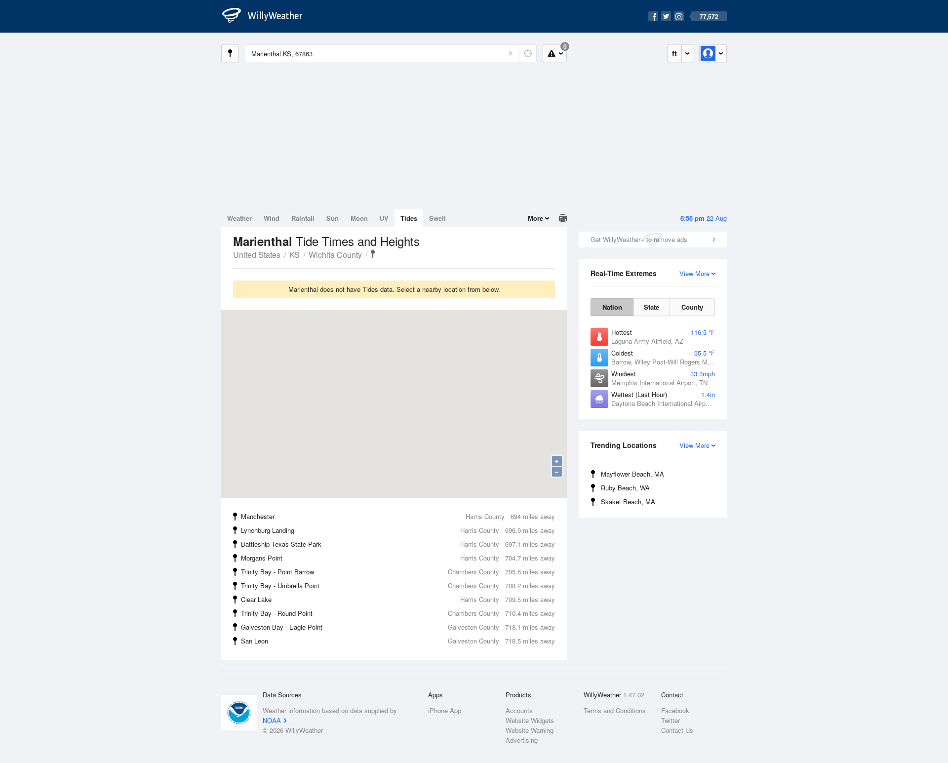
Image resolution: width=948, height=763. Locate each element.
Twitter (670, 720)
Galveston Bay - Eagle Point (398, 627)
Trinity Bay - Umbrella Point (398, 585)
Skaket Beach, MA (628, 501)
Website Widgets (530, 720)
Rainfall (303, 218)
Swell (437, 218)
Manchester (398, 516)
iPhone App (444, 710)
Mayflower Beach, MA (632, 474)
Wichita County (335, 254)
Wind (271, 218)
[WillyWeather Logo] (267, 16)
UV (384, 218)
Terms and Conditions (615, 710)
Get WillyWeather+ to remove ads (639, 239)
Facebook (675, 710)
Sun (332, 218)
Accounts (519, 710)
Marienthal (373, 254)
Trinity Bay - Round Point (398, 613)
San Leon (398, 640)
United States (256, 254)
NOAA (272, 720)
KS (294, 254)
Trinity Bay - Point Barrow (398, 571)
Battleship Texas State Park (398, 544)
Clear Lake (398, 599)
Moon (359, 218)
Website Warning (529, 730)
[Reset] (510, 53)
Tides (408, 218)
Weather (239, 218)
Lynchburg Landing (398, 530)
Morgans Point (398, 557)
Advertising (522, 740)
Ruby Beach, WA (625, 487)
